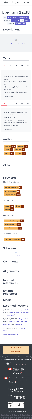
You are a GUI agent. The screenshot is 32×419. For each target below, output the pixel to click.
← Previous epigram (16, 347)
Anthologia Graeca (16, 2)
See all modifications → (10, 334)
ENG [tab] (16, 65)
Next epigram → (16, 351)
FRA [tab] (10, 65)
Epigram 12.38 (23, 309)
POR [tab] (28, 65)
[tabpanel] (16, 85)
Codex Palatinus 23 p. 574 (15, 43)
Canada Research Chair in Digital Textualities (17, 359)
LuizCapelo (10, 315)
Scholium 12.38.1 (16, 256)
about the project (20, 411)
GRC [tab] (4, 65)
